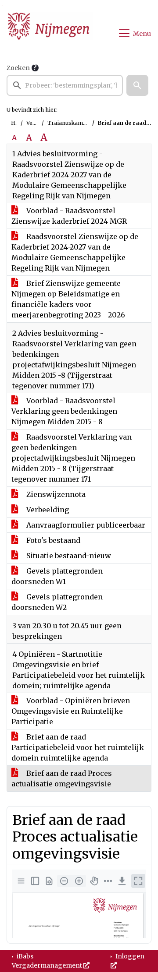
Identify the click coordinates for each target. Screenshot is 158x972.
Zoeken (18, 68)
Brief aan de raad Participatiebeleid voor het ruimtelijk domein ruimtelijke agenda (77, 747)
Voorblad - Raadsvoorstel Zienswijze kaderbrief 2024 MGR (69, 215)
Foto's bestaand (52, 540)
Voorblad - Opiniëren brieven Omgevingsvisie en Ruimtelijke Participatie (70, 711)
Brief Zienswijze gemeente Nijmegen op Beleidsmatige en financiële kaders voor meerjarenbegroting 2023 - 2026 (68, 299)
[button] (137, 85)
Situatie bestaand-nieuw (68, 555)
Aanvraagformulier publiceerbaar (85, 525)
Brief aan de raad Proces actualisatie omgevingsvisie (61, 778)
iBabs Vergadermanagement (47, 960)
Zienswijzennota (55, 494)
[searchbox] (65, 85)
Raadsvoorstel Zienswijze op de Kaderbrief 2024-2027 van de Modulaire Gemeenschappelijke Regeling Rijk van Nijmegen (74, 252)
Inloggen (129, 956)
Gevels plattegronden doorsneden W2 (57, 602)
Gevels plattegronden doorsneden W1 (57, 576)
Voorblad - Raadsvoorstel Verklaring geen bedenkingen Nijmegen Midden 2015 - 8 (64, 411)
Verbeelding (47, 509)
